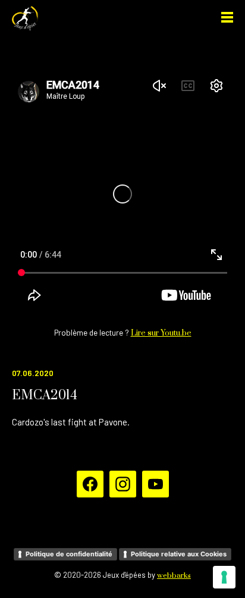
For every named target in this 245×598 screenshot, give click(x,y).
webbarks (174, 575)
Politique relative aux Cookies (179, 554)
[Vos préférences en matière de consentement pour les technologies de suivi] (224, 577)
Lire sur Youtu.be (161, 333)
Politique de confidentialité (69, 554)
